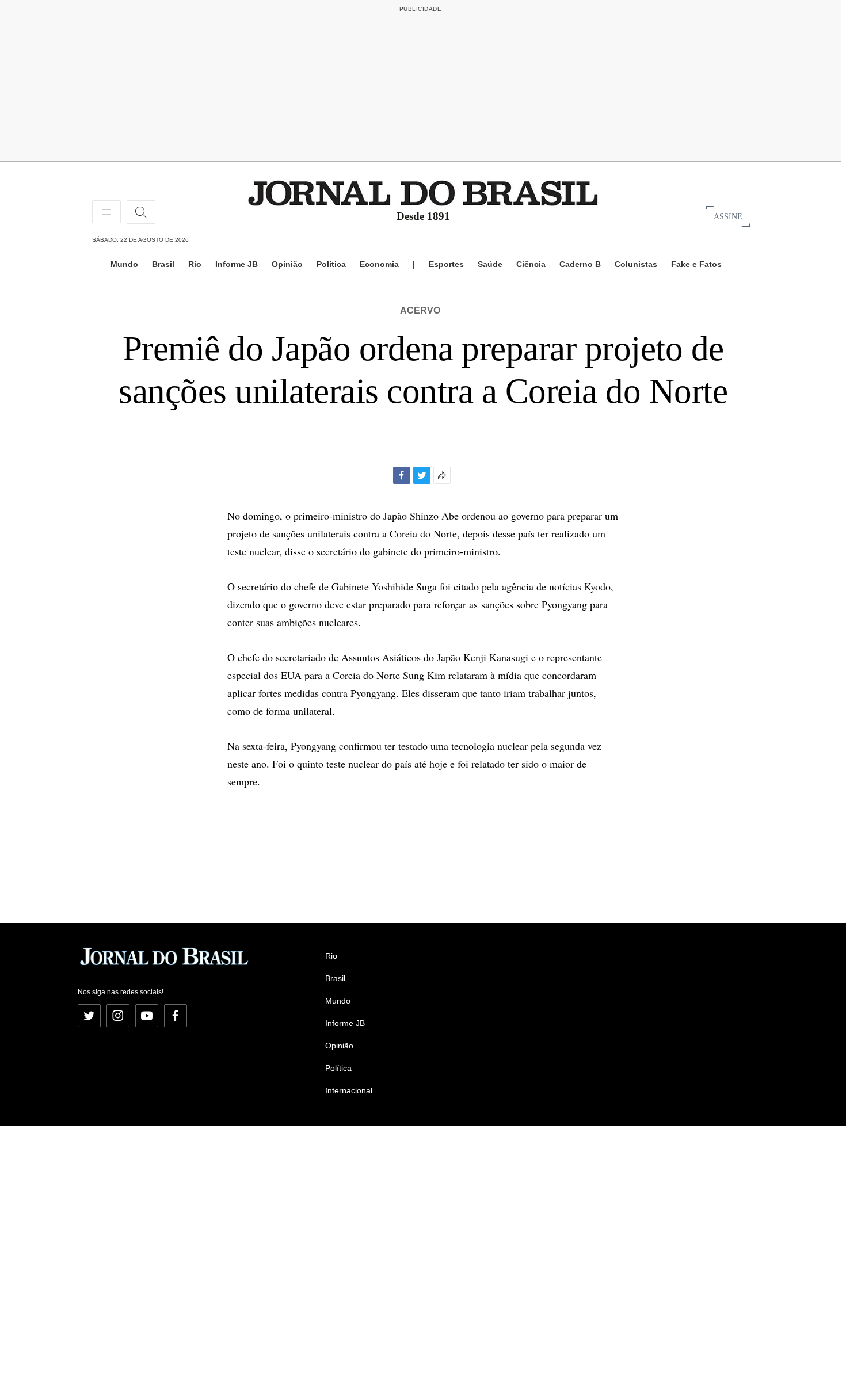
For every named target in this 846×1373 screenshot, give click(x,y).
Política (331, 264)
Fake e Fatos (696, 264)
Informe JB (236, 264)
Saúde (490, 264)
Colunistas (636, 264)
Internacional (348, 1090)
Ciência (531, 264)
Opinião (287, 264)
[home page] (423, 192)
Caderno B (580, 264)
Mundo (124, 264)
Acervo (420, 310)
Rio (194, 264)
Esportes (446, 264)
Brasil (163, 264)
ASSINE (728, 216)
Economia (379, 264)
